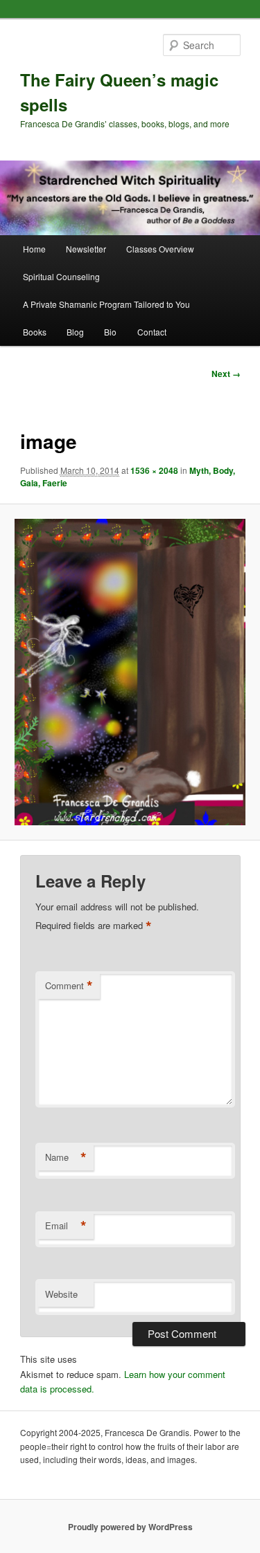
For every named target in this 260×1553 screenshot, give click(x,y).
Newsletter (86, 249)
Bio (110, 332)
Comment (69, 986)
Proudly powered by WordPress (130, 1526)
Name (66, 1157)
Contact (151, 332)
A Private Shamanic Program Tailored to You (106, 304)
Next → (226, 373)
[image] (130, 672)
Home (34, 249)
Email (66, 1226)
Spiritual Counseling (61, 276)
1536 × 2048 (154, 470)
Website (61, 1294)
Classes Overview (160, 249)
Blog (75, 332)
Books (34, 332)
